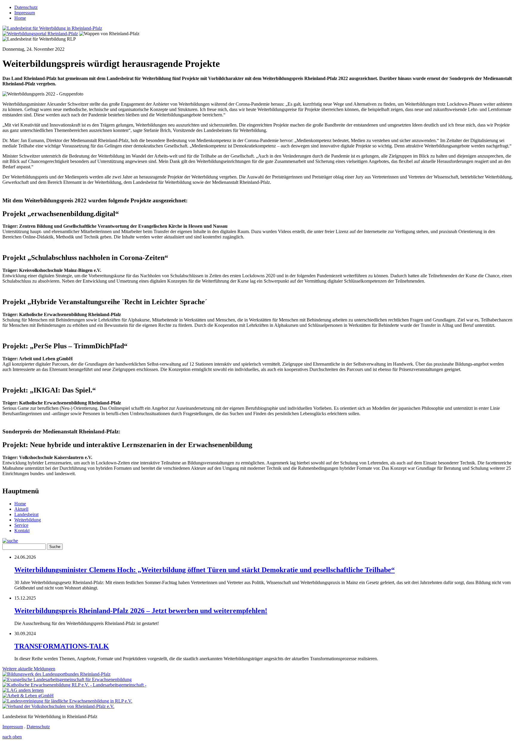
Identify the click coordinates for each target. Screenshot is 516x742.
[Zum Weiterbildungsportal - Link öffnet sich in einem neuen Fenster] (40, 33)
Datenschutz (26, 7)
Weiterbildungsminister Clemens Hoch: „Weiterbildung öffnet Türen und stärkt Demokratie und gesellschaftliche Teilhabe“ (204, 570)
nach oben (12, 736)
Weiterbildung (27, 519)
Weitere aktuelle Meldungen (28, 668)
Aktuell (21, 509)
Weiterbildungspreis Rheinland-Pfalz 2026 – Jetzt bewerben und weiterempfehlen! (140, 611)
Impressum (24, 12)
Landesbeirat (26, 514)
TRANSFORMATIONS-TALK (61, 646)
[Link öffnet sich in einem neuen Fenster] (56, 674)
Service (21, 525)
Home (20, 18)
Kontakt (22, 530)
